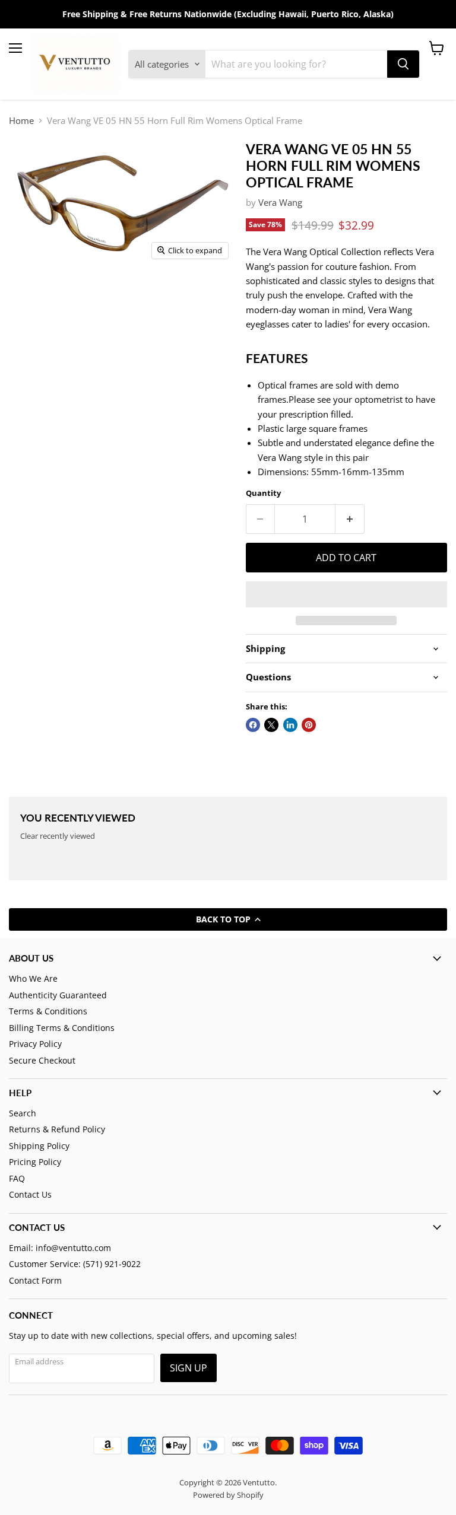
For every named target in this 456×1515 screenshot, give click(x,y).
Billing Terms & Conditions (62, 1027)
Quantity (263, 493)
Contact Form (35, 1280)
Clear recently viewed (57, 836)
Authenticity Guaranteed (58, 995)
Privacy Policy (35, 1043)
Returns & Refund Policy (57, 1129)
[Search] (403, 64)
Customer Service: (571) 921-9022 (75, 1263)
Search (22, 1113)
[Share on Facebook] (253, 725)
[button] (346, 594)
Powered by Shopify (228, 1494)
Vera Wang (280, 202)
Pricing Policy (35, 1161)
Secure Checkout (42, 1060)
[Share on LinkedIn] (290, 725)
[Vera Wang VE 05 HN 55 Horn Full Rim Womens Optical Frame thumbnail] (41, 294)
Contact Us (30, 1194)
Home (21, 121)
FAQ (17, 1178)
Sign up (188, 1367)
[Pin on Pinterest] (309, 725)
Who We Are (33, 978)
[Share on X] (271, 725)
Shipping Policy (39, 1145)
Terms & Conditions (48, 1011)
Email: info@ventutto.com (60, 1247)
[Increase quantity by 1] (350, 519)
